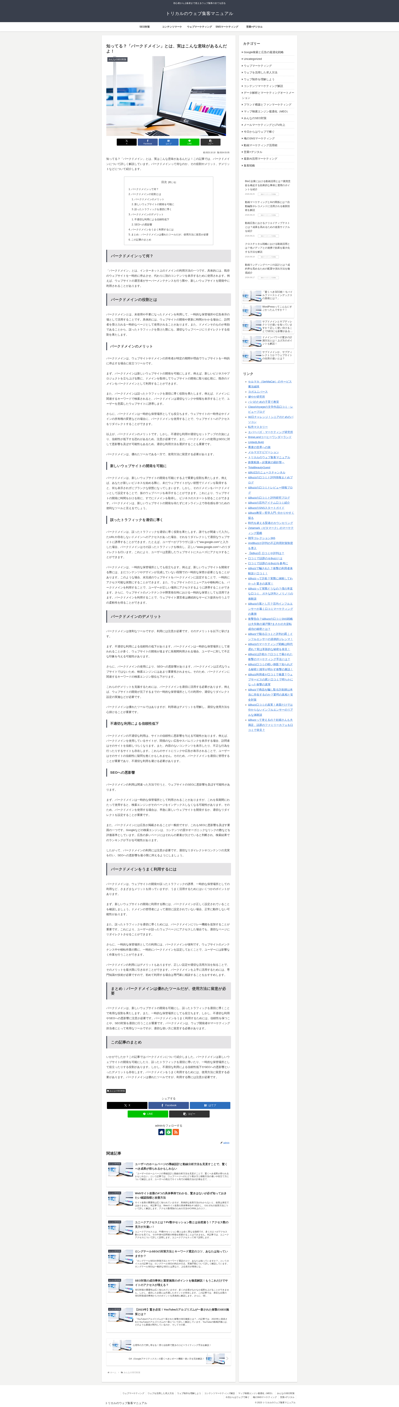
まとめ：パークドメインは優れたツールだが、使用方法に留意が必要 (170, 234)
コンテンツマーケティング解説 (219, 1393)
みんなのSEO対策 (117, 1091)
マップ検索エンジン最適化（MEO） (256, 1393)
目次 (164, 182)
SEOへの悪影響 (143, 224)
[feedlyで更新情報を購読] (169, 1132)
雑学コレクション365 (261, 538)
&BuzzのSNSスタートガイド (266, 507)
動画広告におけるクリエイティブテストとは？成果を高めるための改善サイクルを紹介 (267, 227)
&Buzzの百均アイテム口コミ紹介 (269, 502)
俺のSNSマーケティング (265, 1397)
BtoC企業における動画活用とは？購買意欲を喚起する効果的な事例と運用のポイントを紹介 (268, 185)
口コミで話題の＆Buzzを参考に (268, 563)
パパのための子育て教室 (263, 401)
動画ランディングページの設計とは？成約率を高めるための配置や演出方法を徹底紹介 (267, 268)
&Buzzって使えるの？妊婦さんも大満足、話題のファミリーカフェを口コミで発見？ (270, 725)
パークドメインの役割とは (146, 194)
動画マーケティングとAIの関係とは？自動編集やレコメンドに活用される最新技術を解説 (267, 206)
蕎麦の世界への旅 (259, 447)
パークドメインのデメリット (147, 214)
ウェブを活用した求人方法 (161, 1393)
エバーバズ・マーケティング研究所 (270, 432)
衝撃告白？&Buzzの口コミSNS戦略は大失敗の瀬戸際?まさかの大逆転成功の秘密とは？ (270, 624)
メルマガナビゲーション (263, 452)
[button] (211, 142)
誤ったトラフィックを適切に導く (153, 209)
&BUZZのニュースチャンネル (266, 472)
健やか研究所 (256, 396)
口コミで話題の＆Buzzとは (265, 558)
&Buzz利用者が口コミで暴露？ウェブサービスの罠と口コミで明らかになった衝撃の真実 (270, 679)
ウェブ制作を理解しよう (189, 1393)
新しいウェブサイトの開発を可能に (154, 204)
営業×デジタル (287, 1397)
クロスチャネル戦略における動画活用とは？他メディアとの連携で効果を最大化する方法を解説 (267, 248)
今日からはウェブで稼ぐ (238, 1397)
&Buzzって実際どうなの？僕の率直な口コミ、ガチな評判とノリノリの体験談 (270, 593)
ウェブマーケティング (133, 1393)
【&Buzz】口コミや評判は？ (266, 553)
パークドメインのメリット (149, 199)
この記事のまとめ (141, 239)
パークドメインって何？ (145, 189)
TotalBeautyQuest (259, 467)
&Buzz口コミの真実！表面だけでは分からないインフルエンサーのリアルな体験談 (270, 709)
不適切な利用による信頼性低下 (151, 219)
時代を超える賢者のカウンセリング (270, 523)
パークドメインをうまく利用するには (152, 229)
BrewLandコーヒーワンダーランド (270, 437)
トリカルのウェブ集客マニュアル (269, 457)
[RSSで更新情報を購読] (176, 1132)
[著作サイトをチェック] (161, 1132)
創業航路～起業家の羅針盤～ (266, 462)
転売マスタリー (258, 427)
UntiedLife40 (256, 442)
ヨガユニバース (258, 391)
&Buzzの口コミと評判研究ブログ (269, 497)
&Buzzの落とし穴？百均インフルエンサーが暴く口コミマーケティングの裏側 (270, 608)
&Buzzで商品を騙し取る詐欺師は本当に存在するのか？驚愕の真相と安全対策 (270, 694)
